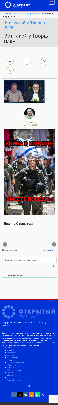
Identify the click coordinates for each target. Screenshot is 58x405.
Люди (9, 348)
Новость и (11, 352)
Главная (7, 13)
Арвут (9, 377)
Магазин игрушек (14, 370)
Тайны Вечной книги (16, 380)
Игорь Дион (30, 122)
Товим (10, 372)
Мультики (11, 350)
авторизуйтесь (50, 250)
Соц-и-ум (11, 360)
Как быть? (11, 367)
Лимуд (10, 375)
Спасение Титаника (15, 362)
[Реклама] (29, 172)
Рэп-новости (12, 357)
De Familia (11, 355)
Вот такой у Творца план (26, 13)
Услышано (11, 365)
